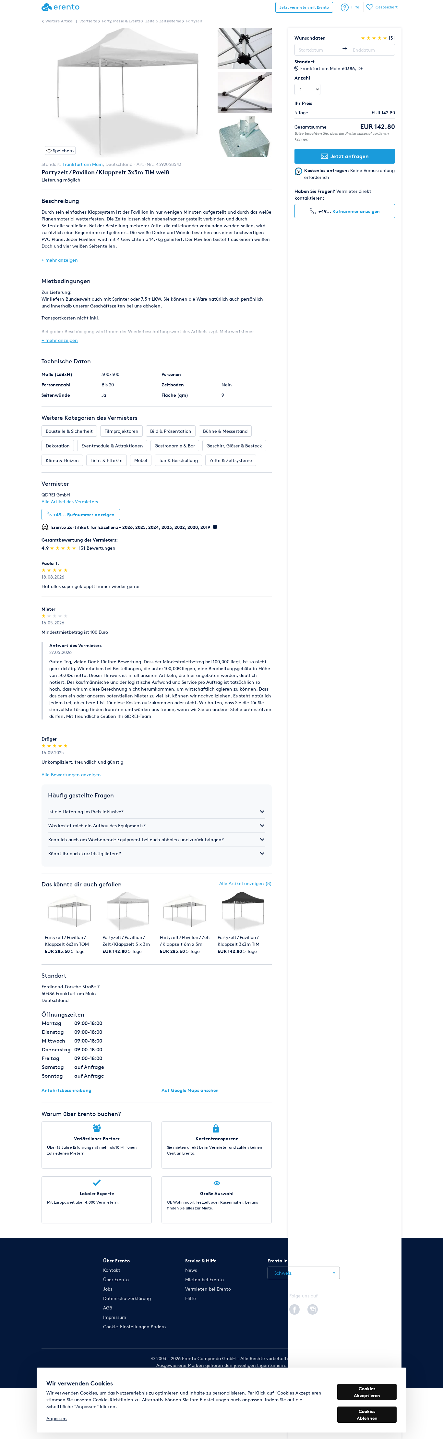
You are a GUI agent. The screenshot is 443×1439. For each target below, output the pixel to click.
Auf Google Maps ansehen (190, 1090)
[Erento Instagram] (312, 1308)
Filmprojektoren (121, 431)
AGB (107, 1307)
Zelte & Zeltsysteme (231, 460)
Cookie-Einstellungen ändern (134, 1326)
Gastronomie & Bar (175, 445)
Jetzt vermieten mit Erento (304, 7)
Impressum (114, 1317)
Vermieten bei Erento (208, 1289)
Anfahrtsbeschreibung (66, 1090)
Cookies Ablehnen (367, 1414)
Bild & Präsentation (170, 431)
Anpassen (56, 1418)
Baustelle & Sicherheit (69, 431)
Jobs (107, 1289)
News (191, 1270)
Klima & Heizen (62, 460)
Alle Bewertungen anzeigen (71, 774)
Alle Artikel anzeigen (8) (245, 883)
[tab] (156, 811)
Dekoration (58, 445)
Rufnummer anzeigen (356, 211)
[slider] (64, 547)
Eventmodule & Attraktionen (112, 445)
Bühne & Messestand (225, 431)
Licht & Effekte (106, 460)
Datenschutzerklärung (127, 1298)
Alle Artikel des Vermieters (70, 501)
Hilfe (355, 7)
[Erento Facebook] (294, 1308)
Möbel (140, 460)
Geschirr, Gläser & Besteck (234, 445)
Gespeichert (387, 7)
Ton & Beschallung (178, 460)
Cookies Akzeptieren (367, 1392)
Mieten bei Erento (204, 1279)
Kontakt (111, 1270)
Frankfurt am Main (83, 164)
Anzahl (302, 78)
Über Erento (116, 1279)
